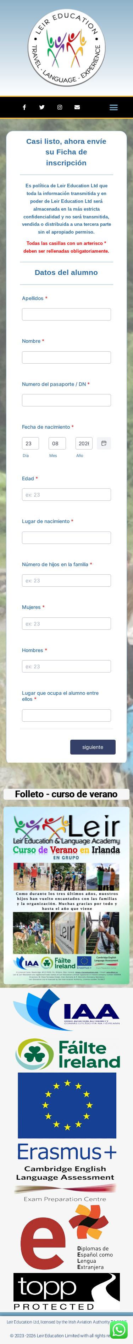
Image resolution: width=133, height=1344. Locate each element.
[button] (113, 107)
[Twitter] (42, 107)
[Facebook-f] (24, 107)
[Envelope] (77, 107)
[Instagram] (59, 107)
